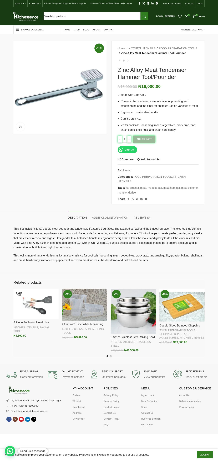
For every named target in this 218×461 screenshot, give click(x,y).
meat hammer (171, 187)
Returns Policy (111, 401)
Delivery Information (190, 401)
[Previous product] (120, 61)
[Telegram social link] (157, 3)
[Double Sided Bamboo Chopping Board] (182, 305)
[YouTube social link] (21, 419)
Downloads (79, 418)
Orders (76, 395)
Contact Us (110, 412)
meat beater (155, 187)
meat (143, 187)
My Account (147, 395)
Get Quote (147, 424)
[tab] (77, 216)
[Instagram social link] (15, 419)
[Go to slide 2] (111, 356)
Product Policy (111, 407)
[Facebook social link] (139, 3)
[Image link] (19, 390)
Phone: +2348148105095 (24, 405)
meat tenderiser (127, 192)
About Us (184, 395)
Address (77, 412)
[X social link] (143, 3)
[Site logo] (25, 16)
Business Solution (151, 418)
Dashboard (79, 407)
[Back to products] (124, 61)
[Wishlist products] (179, 16)
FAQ (106, 424)
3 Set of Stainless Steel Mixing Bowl (133, 337)
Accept (204, 454)
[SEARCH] (144, 16)
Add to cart (144, 139)
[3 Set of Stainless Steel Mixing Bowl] (133, 311)
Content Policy (111, 418)
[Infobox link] (25, 375)
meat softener (189, 187)
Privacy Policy (111, 395)
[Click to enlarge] (20, 126)
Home (121, 48)
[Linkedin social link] (152, 3)
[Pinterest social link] (148, 3)
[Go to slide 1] (107, 356)
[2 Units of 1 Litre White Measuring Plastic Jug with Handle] (84, 305)
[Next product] (128, 61)
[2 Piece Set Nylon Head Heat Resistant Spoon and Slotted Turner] (36, 304)
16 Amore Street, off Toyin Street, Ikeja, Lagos (111, 3)
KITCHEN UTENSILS (142, 48)
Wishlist (77, 401)
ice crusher (132, 187)
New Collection (149, 401)
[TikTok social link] (33, 419)
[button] (10, 451)
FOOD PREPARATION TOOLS (178, 48)
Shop (144, 407)
